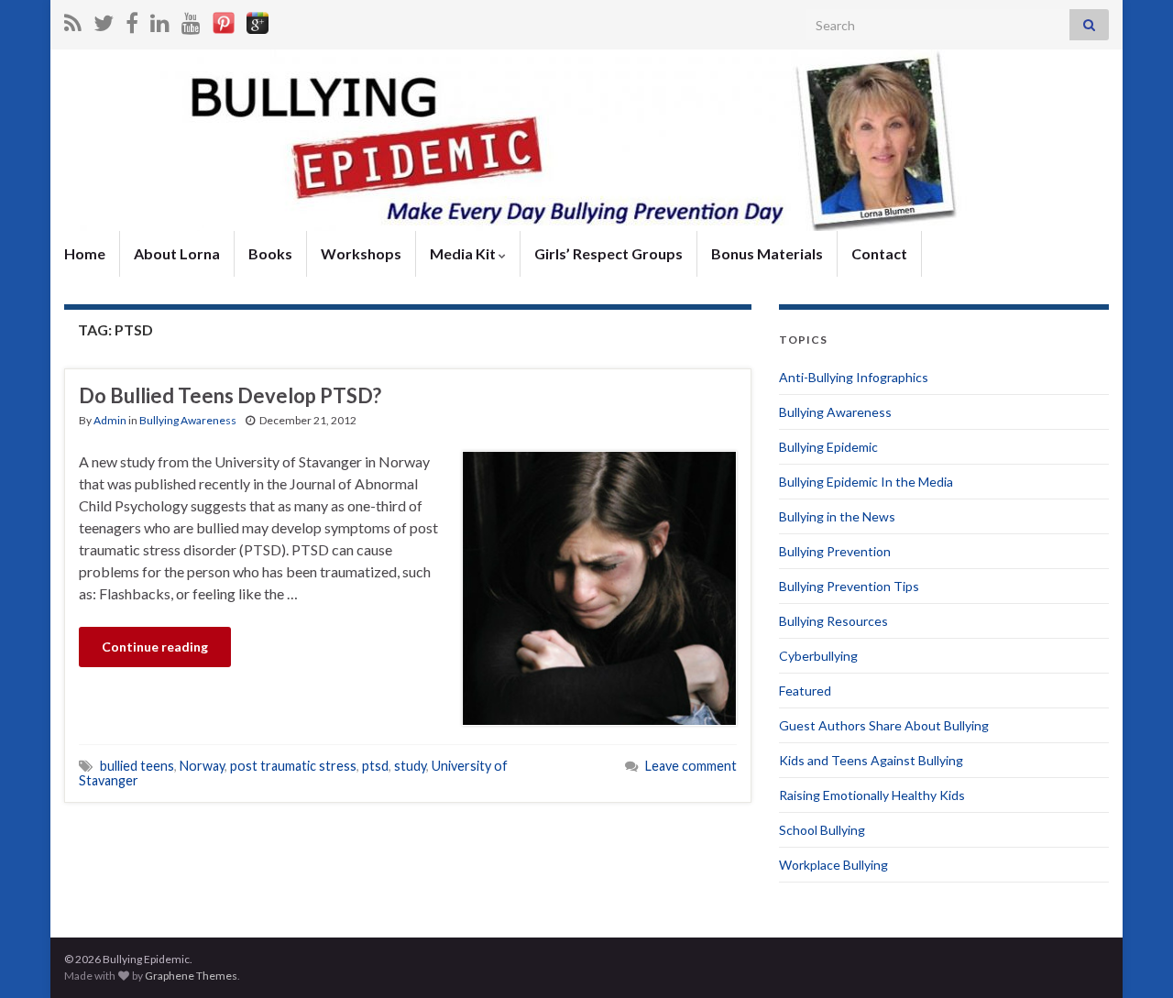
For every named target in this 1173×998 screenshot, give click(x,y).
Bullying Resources (833, 621)
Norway (202, 765)
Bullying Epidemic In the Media (866, 481)
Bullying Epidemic (828, 447)
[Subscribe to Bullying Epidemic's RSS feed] (73, 19)
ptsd (375, 765)
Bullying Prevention (835, 551)
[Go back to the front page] (586, 140)
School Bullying (822, 830)
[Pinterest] (224, 19)
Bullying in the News (837, 516)
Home (84, 253)
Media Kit (464, 253)
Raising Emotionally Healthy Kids (872, 795)
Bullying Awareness (187, 420)
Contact (879, 253)
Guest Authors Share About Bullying (884, 725)
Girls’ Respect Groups (608, 253)
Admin (109, 420)
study (410, 765)
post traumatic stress (293, 765)
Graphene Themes (191, 975)
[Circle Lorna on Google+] (258, 19)
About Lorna (177, 253)
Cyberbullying (818, 656)
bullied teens (137, 765)
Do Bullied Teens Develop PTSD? (230, 395)
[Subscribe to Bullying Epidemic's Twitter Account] (103, 19)
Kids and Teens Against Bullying (871, 760)
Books (270, 253)
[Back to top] (1132, 957)
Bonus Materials (767, 253)
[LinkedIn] (160, 19)
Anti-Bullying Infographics (853, 377)
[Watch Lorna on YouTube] (191, 19)
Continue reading (155, 646)
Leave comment (691, 765)
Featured (805, 690)
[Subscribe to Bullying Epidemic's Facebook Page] (132, 19)
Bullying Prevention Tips (849, 586)
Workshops (361, 253)
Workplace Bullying (833, 864)
